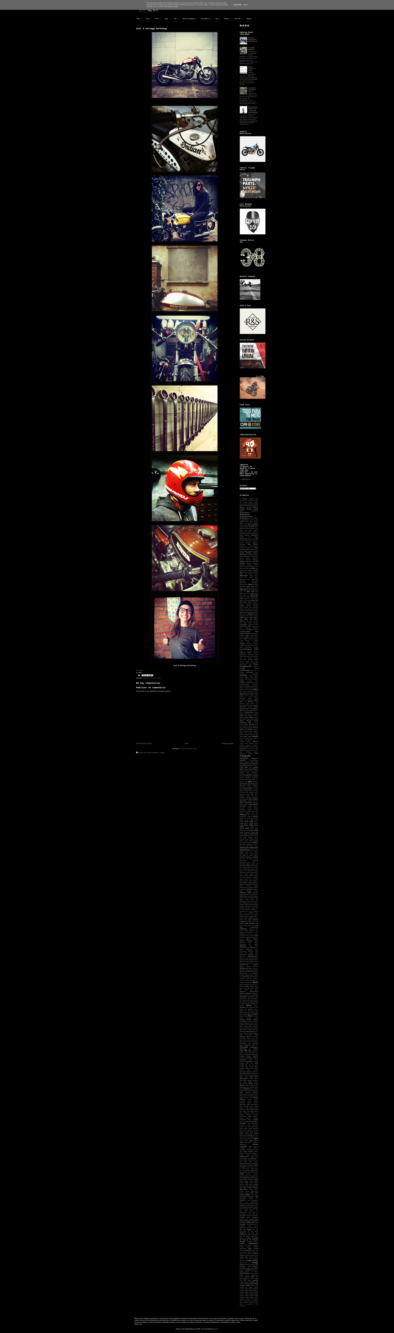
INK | (217, 19)
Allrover (247, 528)
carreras (242, 637)
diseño (256, 707)
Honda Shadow (248, 837)
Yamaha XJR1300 (253, 1288)
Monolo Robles (245, 980)
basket (243, 558)
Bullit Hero (255, 612)
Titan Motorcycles (251, 1224)
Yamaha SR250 (244, 1283)
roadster (255, 1089)
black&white (254, 579)
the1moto (255, 1215)
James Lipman (247, 867)
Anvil (251, 537)
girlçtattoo (251, 784)
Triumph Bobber (252, 1241)
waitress (255, 1266)
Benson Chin (254, 566)
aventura (243, 547)
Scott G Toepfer (244, 1121)
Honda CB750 (245, 829)
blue (254, 584)
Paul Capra (247, 1040)
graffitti (249, 789)
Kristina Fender (253, 904)
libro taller (255, 921)
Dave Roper (243, 691)
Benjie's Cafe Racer (245, 566)
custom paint (254, 682)
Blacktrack (255, 582)
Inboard (252, 850)
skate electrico (244, 1140)
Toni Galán (251, 1233)
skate (256, 1139)
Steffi (241, 1165)
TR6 (244, 1236)
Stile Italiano (250, 1167)
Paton (242, 1040)
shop (250, 1135)
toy (241, 1236)
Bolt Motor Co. (245, 595)
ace (251, 520)
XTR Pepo (247, 1280)
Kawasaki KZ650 (252, 891)
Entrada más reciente (144, 743)
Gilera (250, 779)
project (252, 1059)
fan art (255, 740)
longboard (244, 929)
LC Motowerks (252, 916)
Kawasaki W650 (246, 892)
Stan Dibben (254, 1160)
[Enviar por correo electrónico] (143, 675)
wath (241, 1270)
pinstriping (255, 1051)
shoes (256, 1133)
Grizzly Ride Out (249, 790)
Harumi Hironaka (253, 801)
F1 (244, 738)
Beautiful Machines (252, 559)
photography (254, 1047)
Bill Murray (249, 573)
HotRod (255, 842)
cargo (248, 635)
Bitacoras (245, 576)
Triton (249, 1238)
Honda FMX (254, 832)
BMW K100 (254, 586)
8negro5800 (255, 510)
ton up (256, 1227)
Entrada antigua (227, 743)
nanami (256, 1009)
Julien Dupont (244, 882)
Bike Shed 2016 (253, 572)
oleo (248, 1033)
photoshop (244, 1049)
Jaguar (252, 865)
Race (256, 1065)
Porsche (255, 1056)
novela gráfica (249, 1024)
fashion (255, 741)
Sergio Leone (244, 1128)
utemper (242, 1250)
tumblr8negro (253, 1243)
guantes (251, 792)
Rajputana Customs (252, 1071)
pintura (246, 1052)
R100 (256, 1063)
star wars (249, 1161)
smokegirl (244, 1146)
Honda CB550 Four (251, 827)
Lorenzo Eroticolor (250, 930)
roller (248, 1096)
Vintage (255, 1263)
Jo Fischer (247, 872)
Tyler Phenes (249, 1245)
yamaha (255, 1280)
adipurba (255, 523)
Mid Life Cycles (253, 968)
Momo (252, 976)
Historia (243, 815)
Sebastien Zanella (246, 1125)
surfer (256, 1177)
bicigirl (255, 570)
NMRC (250, 1016)
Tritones (255, 1240)
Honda (255, 816)
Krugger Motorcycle (246, 906)
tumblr (244, 1243)
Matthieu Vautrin (253, 958)
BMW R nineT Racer (252, 588)
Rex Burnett (251, 1087)
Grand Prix (255, 789)
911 (251, 518)
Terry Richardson (252, 1200)
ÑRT (248, 1028)
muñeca (248, 1003)
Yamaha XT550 (244, 1295)
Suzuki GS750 (244, 1184)
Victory (242, 1258)
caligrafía (249, 628)
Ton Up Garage (246, 1229)
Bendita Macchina (252, 563)
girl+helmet (244, 784)
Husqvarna (243, 844)
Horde (251, 842)
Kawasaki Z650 (248, 894)
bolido (253, 593)
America (252, 528)
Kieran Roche (250, 899)
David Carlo (247, 693)
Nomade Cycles (252, 1017)
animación (254, 535)
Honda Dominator (245, 832)
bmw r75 (243, 591)
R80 (250, 1065)
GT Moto (243, 792)
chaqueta (243, 644)
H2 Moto (248, 794)
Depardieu (250, 700)
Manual (253, 947)
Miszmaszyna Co (246, 973)
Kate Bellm (250, 887)
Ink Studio (250, 855)
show (241, 1137)
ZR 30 (256, 1304)
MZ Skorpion (249, 1009)
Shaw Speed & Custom (250, 1130)
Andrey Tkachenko (245, 533)
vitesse (242, 1264)
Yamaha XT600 (253, 1295)
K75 (244, 884)
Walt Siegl (250, 1268)
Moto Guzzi (250, 986)
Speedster (255, 1154)
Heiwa (251, 804)
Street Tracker (248, 1172)
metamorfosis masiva (249, 964)
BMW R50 (255, 590)
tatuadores (251, 1197)
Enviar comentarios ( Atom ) (189, 748)
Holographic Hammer (246, 816)
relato (252, 1077)
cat (252, 640)
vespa (242, 1257)
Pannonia (255, 1036)
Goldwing (255, 785)
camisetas (250, 629)
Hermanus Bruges (247, 809)
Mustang (243, 1007)
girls (256, 784)
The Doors (253, 1203)
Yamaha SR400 (253, 1283)
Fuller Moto (244, 767)
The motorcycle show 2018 (248, 1208)
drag (246, 715)
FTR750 (252, 762)
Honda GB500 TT (244, 834)
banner (243, 553)
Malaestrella (243, 947)
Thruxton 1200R (245, 1222)
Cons (256, 668)
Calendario (244, 624)
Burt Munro (243, 615)
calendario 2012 (246, 626)
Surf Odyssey (251, 1177)
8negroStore (244, 518)
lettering (255, 920)
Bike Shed (246, 572)
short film (255, 1135)
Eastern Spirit (252, 726)
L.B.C (248, 908)
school (250, 1119)
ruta (245, 1109)
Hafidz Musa (254, 794)
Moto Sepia (254, 989)
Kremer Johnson (244, 904)
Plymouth (255, 1054)
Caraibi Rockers (245, 633)
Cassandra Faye (253, 638)
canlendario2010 (247, 631)
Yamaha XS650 (253, 1292)
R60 (247, 1065)
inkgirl (242, 857)
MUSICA (249, 19)
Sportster (253, 1158)
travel (256, 1236)
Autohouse (245, 546)
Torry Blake (255, 1234)
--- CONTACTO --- (246, 479)
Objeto (251, 1028)
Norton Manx (254, 1023)
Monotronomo (254, 980)
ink (244, 855)
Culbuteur (255, 679)
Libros (242, 923)
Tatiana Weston (245, 1193)
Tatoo (252, 1193)
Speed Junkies (248, 1153)
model (247, 975)
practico (255, 1058)
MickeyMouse (244, 968)
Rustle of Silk (244, 1108)
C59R (242, 617)
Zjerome (252, 1302)
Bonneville (254, 595)
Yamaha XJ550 (244, 1288)
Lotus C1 (250, 934)
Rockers (255, 1092)
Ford (251, 750)
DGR (256, 701)
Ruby (252, 1106)
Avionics (248, 547)
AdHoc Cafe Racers (246, 523)
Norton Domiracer (245, 1023)
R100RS (242, 1065)
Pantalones (243, 1038)
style (243, 1174)
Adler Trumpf (243, 525)
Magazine (244, 946)
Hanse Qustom (244, 799)
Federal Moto (253, 743)
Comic (255, 664)
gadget (256, 767)
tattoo (248, 1195)
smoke (255, 1144)
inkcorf (256, 855)
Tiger (256, 1222)
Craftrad (247, 677)
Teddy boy (253, 1198)
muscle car (254, 1003)
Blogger (216, 1329)
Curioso (242, 682)
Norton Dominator (253, 1021)
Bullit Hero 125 (244, 614)
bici (254, 568)
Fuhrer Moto (254, 765)
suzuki (256, 1179)
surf (245, 1177)
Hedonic (255, 802)
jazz (241, 869)
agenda (242, 526)
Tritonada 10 (247, 1240)
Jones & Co (249, 879)
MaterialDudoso (253, 956)
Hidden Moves (251, 811)
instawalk (255, 857)
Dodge (256, 712)
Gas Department (245, 770)
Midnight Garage (245, 970)
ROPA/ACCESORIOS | (190, 19)
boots (253, 598)
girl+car (255, 782)
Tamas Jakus (253, 1189)
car (256, 632)
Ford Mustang (247, 752)
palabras (250, 1036)
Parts (256, 1038)
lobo (249, 925)
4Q (252, 504)
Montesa (242, 982)
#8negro (245, 499)
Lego (250, 920)
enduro (251, 732)
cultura (243, 681)
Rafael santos (250, 1068)
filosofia (255, 746)
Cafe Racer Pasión (246, 622)
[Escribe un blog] (145, 675)
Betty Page (249, 568)
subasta (250, 1174)
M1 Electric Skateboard (247, 937)
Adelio (256, 521)
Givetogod (243, 785)
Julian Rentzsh (253, 880)
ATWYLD (249, 542)
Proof (256, 1059)
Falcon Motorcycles (246, 740)
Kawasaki (249, 889)
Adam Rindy (249, 521)
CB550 (256, 640)
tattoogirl (243, 1197)
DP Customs (254, 714)
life (152, 678)
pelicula (255, 1043)
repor (245, 1080)
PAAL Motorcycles (247, 1034)
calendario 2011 (253, 624)
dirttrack (250, 707)
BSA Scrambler (253, 607)
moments (246, 976)
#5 (241, 498)
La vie (245, 913)
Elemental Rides (248, 731)
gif (246, 779)
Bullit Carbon (254, 610)
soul (241, 1151)
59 (253, 504)
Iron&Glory (246, 860)
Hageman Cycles (245, 795)
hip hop (255, 813)
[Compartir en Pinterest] (152, 675)
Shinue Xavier (254, 1131)
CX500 (248, 686)
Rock (242, 1092)
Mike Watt (248, 971)
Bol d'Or (248, 593)
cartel (247, 637)
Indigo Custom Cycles (247, 853)
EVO (241, 738)
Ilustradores (245, 850)
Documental (250, 712)
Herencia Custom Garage (249, 808)
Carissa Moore (254, 635)
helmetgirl (244, 806)
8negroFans (244, 514)
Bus (248, 615)
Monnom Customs (252, 978)
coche (256, 659)
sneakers (244, 1148)
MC (254, 959)
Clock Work (255, 656)
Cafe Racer (245, 619)
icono (252, 846)
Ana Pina (249, 530)
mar (257, 947)
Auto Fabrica (253, 544)
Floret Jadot (254, 748)
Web (159, 678)
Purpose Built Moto (247, 1063)
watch (256, 1268)
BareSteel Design (253, 554)
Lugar (256, 935)
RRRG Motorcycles (252, 1104)
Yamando (243, 1299)
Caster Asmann (245, 640)
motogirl (248, 993)
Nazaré (242, 1011)
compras (255, 666)
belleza (243, 563)
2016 (256, 500)
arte (247, 541)
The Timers (249, 1215)
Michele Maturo (246, 966)
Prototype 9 (243, 1061)
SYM (254, 1186)
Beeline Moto (249, 561)
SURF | (167, 19)
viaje (247, 1257)
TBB (256, 1197)
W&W (250, 1266)
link (256, 923)
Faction (256, 738)
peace (250, 1043)
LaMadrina (251, 913)
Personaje (245, 1047)
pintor (242, 1052)
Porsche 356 (243, 1058)
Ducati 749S (246, 719)
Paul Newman (254, 1040)
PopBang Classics (246, 1056)
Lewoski (249, 921)
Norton (250, 1019)
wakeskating (243, 1268)
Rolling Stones (254, 1096)
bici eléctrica (249, 570)
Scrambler (244, 1123)
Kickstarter (251, 897)
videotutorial (246, 1262)
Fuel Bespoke (244, 763)
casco (246, 638)
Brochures (255, 602)
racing (252, 1066)
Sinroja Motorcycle (245, 1138)
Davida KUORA (250, 695)
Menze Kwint (254, 961)
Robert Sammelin (253, 1090)
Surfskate (251, 1179)
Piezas (255, 1049)
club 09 (244, 657)
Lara (252, 914)
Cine (256, 649)
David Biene (251, 691)
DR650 (242, 715)
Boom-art (247, 598)
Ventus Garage (249, 1255)
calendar (255, 622)
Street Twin (255, 1172)
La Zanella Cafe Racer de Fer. (252, 89)
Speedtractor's (245, 1156)
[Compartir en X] (147, 675)
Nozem (256, 1024)
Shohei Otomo (244, 1135)
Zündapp (242, 1305)
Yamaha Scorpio (245, 1282)
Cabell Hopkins (253, 617)
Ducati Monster (247, 720)
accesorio (246, 520)
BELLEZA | (238, 19)
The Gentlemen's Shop (251, 1205)
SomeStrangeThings (252, 1149)
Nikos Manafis (244, 1016)
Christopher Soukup (251, 647)
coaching (251, 659)
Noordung (243, 1019)
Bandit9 (256, 551)
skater (251, 1140)
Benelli (256, 565)
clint (241, 656)
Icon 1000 (246, 846)
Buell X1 (250, 609)
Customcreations (246, 684)
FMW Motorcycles (245, 750)
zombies (250, 1304)
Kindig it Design (252, 901)
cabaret (246, 617)
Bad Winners (254, 549)
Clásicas (243, 652)
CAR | (148, 19)
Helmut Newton (253, 806)
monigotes (243, 978)
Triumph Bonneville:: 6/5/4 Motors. (252, 39)
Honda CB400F (249, 823)
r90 (253, 1065)
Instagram (248, 857)
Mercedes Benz (244, 963)
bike (241, 572)
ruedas (256, 1106)
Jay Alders (255, 867)
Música (256, 1005)
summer (255, 1174)
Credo (256, 677)
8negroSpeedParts (246, 516)
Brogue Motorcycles (247, 604)
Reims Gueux (245, 1076)
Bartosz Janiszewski (252, 556)
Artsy (250, 540)
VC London (248, 1253)
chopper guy (244, 645)
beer (254, 561)
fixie (244, 748)
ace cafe (255, 519)
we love (245, 1270)
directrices (255, 705)
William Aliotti (245, 1275)
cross (250, 679)
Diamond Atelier (245, 703)
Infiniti (256, 853)
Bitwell (252, 575)
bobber (242, 593)
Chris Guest (251, 645)
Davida (242, 695)
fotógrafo (244, 760)
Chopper (255, 643)
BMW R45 (250, 590)
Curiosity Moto (252, 681)
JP (254, 879)
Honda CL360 (254, 828)
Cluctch (251, 657)
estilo (250, 736)
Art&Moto (243, 540)
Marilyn (251, 951)
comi (251, 664)
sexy (241, 1130)
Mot (251, 982)
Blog (250, 584)
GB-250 (243, 772)
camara (255, 628)
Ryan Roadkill (251, 1109)
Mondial (256, 976)
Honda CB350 (249, 822)
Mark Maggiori (250, 952)
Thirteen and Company (249, 1217)
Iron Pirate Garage (252, 858)
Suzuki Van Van (244, 1186)
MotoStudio (250, 1002)
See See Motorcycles (251, 1126)
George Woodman (246, 777)
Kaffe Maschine (250, 884)
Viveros (247, 1264)
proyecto (250, 1061)
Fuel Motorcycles (245, 765)
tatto (256, 1193)
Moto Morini (245, 989)
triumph (243, 1241)
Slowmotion (246, 1144)
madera (256, 940)
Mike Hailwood (254, 970)
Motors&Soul (243, 1002)
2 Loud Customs (250, 500)
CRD (253, 677)
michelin (255, 966)
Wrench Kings (250, 1276)
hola (249, 814)
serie (251, 1128)
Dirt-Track (243, 707)
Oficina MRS (252, 1029)
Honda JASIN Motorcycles (247, 835)
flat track (248, 748)
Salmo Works (254, 1111)
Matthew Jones (244, 958)
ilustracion (244, 848)
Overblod (255, 1033)
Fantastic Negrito (246, 741)
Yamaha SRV (254, 1285)
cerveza (243, 642)
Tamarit (250, 1188)
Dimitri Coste (248, 705)
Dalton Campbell (245, 687)
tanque (242, 1191)
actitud (242, 521)
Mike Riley (243, 971)
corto (251, 676)
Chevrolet (250, 643)
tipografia (243, 1224)
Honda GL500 (253, 834)
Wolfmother (254, 1275)
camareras (243, 629)
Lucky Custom (250, 935)
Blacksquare (246, 582)
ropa (242, 1097)
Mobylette (255, 973)
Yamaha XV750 (254, 1297)
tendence (243, 1200)
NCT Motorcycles (250, 1011)
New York (250, 1014)
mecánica (248, 961)
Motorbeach (244, 996)
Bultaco (251, 614)
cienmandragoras (247, 649)
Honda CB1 (250, 818)
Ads (249, 525)
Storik (248, 1168)
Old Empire (250, 1031)
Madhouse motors (247, 942)
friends (247, 762)
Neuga (253, 1012)
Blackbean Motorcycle (249, 581)
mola (241, 976)
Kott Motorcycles (245, 903)
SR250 (246, 1160)
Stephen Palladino (248, 1165)
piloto (242, 1051)
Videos (255, 1261)
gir (247, 782)
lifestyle (252, 923)
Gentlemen (255, 772)
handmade (255, 797)
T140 (241, 1187)
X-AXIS (252, 1278)
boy (256, 600)
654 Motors (253, 505)
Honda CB (243, 818)
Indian (242, 852)
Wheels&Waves (245, 1273)
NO (254, 1016)
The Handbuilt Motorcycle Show (249, 1207)
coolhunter (250, 672)
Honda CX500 (253, 830)
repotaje (249, 1080)
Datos (255, 690)
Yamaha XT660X (245, 1297)
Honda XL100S (249, 839)
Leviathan (243, 921)
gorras (242, 789)
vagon (254, 1250)
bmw (248, 586)
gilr (254, 779)
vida (247, 1258)
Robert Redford (244, 1090)
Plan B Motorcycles (246, 1054)
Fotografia (245, 756)
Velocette (242, 1255)
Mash (256, 954)
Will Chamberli (254, 1273)
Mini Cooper (254, 971)
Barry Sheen (243, 556)
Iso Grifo (253, 862)
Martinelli (251, 954)
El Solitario (249, 729)
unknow (250, 1246)
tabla (245, 1188)
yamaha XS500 (244, 1292)
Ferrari (246, 747)
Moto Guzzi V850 (252, 988)
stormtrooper (254, 1168)
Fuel (256, 762)
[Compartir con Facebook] (150, 675)
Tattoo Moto (254, 1195)
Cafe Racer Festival (252, 621)
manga (249, 947)
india (256, 850)
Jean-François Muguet (249, 869)
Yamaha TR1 (244, 1287)
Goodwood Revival (252, 787)
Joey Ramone (254, 872)
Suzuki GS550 (253, 1182)
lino (241, 925)
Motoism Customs (249, 995)
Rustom (252, 1108)
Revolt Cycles (250, 1085)
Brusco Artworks (252, 605)
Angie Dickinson (245, 535)
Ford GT (255, 750)
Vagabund (248, 1250)
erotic (246, 736)
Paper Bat (251, 1038)
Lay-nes (246, 916)
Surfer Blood (244, 1179)
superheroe (243, 1176)
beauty (242, 561)
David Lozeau (254, 693)
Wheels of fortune (251, 1271)
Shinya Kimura (245, 1133)
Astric (243, 542)
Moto (155, 678)
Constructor (146, 678)
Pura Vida (255, 1061)
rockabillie (249, 1092)
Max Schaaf (249, 959)
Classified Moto (253, 654)
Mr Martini (243, 1003)
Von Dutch (252, 1264)
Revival (256, 1082)
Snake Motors (253, 1146)
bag (246, 551)
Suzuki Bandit (244, 1181)
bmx (256, 591)
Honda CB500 (249, 825)
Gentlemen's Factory (251, 776)
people (242, 1045)
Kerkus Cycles (244, 897)
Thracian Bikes (253, 1219)
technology (244, 1198)
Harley (251, 799)
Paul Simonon (244, 1041)
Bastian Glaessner (252, 558)
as (253, 540)
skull (242, 1142)
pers (256, 1045)
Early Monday (250, 724)
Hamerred (249, 797)
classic (250, 652)
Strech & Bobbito (245, 1170)
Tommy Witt (250, 1227)
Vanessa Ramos (248, 1252)
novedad (242, 1024)
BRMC (250, 602)
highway (249, 813)
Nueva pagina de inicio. (251, 68)
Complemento (246, 666)
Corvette (255, 675)
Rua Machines (245, 1106)
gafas (242, 769)
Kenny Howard (254, 896)
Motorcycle (246, 1000)
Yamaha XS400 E (253, 1290)
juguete (246, 880)
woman (242, 1276)
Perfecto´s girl (250, 1045)
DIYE (254, 710)
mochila (242, 975)
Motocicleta (245, 991)
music (243, 1005)
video (249, 1261)
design (256, 700)
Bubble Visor (244, 609)
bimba (256, 573)
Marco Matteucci (247, 949)
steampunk (255, 1163)
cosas (242, 677)
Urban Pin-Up (253, 1248)
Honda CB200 (249, 820)
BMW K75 (243, 588)
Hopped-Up (245, 842)
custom (248, 682)
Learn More (237, 5)
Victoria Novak (253, 1257)
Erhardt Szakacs (250, 734)
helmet (255, 804)
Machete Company (247, 941)
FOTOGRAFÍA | (206, 19)
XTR (241, 1280)
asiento (256, 540)
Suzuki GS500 (244, 1182)
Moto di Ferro (251, 984)
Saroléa (250, 1114)
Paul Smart (251, 1041)
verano (256, 1255)
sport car (247, 1158)
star (242, 1161)
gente (249, 772)
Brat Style (244, 602)
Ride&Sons (248, 1089)
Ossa (251, 1033)
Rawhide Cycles (250, 1073)
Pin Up (248, 1051)
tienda (253, 1222)
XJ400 (256, 1278)
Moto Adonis (243, 984)
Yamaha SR (254, 1282)
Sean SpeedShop (253, 1123)
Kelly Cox (247, 896)
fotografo (254, 758)
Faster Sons (244, 743)
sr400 (249, 1160)
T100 (256, 1186)
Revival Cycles (244, 1083)
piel (251, 1049)
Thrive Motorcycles (246, 1220)
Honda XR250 (248, 840)
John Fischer (245, 874)
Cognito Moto (250, 661)
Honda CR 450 (244, 830)
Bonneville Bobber (245, 596)
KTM (245, 908)
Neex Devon (247, 1012)
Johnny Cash (254, 874)
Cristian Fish (244, 679)
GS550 (256, 790)
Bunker (256, 614)
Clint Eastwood (247, 656)
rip (252, 1089)
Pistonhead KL (253, 1052)
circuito (256, 651)
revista (251, 1082)
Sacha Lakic (246, 1111)
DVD (250, 722)
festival (251, 746)
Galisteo (246, 769)
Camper (256, 629)
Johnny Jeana (244, 875)
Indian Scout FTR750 (251, 852)
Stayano (249, 1163)
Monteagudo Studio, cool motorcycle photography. (253, 109)
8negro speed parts (249, 510)
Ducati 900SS (254, 719)
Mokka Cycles (254, 975)
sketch (256, 1140)
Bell (256, 561)
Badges (242, 551)
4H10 (249, 504)
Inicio (187, 743)
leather (251, 918)
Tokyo (251, 1226)
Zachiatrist (255, 1300)
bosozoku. (249, 600)
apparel (253, 539)
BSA (247, 607)
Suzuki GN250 (253, 1181)
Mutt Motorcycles (251, 1007)
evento (255, 736)
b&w (256, 548)
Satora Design (247, 1118)
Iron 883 (243, 858)
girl (250, 781)
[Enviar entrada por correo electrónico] (138, 675)
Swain (250, 1186)
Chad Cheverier (252, 642)
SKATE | (157, 19)
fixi (241, 748)
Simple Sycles (254, 1137)
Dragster (251, 715)
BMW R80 (251, 591)
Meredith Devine (253, 963)
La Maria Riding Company (248, 909)
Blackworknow (244, 584)
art (257, 539)
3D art (246, 504)
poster (250, 1058)
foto (256, 753)
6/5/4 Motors (246, 505)
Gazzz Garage (254, 770)
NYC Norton (243, 1028)
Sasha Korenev (253, 1116)
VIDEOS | (227, 19)
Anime (244, 537)
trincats (242, 1238)
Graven (242, 790)
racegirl (242, 1066)
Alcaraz (246, 526)
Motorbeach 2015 (253, 996)
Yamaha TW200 (253, 1287)
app (249, 539)
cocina (242, 661)
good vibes (243, 787)
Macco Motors (252, 939)
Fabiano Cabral (249, 738)
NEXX (256, 1014)
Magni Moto (253, 946)
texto (242, 1202)
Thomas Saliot (244, 1219)
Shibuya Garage (245, 1131)
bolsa (256, 593)
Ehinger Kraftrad (248, 727)
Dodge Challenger (245, 714)
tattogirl (242, 1195)
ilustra (256, 846)
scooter (255, 1119)
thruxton (255, 1220)
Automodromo (254, 546)
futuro (251, 767)
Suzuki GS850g (253, 1184)
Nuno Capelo (244, 1026)
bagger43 (251, 551)
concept (247, 668)
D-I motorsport (254, 686)
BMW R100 (243, 590)
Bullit (248, 610)
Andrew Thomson (252, 532)
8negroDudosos (245, 512)
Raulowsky (243, 1073)
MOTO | (139, 19)
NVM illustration (253, 1026)
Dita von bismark (248, 710)
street (252, 1170)
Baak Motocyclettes (245, 549)
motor (256, 995)
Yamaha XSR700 (244, 1294)
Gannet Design (253, 769)
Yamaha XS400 (244, 1290)
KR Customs (254, 903)
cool (252, 670)
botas (253, 600)
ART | (176, 19)
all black (252, 526)
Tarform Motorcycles (251, 1191)
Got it (245, 5)
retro (245, 1082)
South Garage (248, 1151)
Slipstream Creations (251, 1142)
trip (246, 1238)
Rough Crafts (249, 1097)
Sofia (250, 1148)
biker (242, 574)
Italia (248, 864)
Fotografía (245, 758)
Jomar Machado (247, 877)
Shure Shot (246, 1137)
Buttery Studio (254, 615)
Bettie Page (243, 568)
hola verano (254, 814)
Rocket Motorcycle (245, 1094)
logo (253, 925)
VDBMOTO (255, 1253)
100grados (252, 498)
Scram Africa (253, 1121)
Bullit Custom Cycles (246, 612)
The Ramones (251, 1214)
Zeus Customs (245, 1302)
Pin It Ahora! (140, 670)
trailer (253, 1236)
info (241, 855)
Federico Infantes (246, 745)
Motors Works (254, 1000)
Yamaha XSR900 (253, 1294)
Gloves (250, 785)
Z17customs (248, 1300)
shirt (252, 1133)
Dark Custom (249, 689)
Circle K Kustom (247, 651)
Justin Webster (252, 882)
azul (253, 547)
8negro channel (246, 507)
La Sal (249, 911)
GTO (247, 792)
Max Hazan (243, 959)
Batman (243, 559)
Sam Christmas (245, 1113)
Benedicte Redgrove (247, 565)
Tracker (248, 1236)
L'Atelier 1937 (254, 908)
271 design (244, 502)
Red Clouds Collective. (251, 1075)
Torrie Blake (248, 1234)
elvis (246, 732)
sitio (252, 1138)
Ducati (251, 717)
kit (257, 901)
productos (244, 1059)
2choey (251, 502)
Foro (252, 753)
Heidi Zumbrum (244, 804)
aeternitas (254, 525)
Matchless (244, 956)
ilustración (253, 848)
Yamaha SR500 (245, 1285)
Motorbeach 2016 (245, 998)
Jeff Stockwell (249, 870)
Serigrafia (255, 1128)
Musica (250, 1005)
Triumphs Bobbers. (251, 48)
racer (247, 1066)
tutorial (242, 1245)
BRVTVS (242, 607)
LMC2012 (245, 925)
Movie (256, 1002)
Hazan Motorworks (246, 802)
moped (247, 982)
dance (252, 687)
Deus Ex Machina (247, 702)
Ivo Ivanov (252, 864)
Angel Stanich (254, 533)
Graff (245, 789)
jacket (248, 865)
